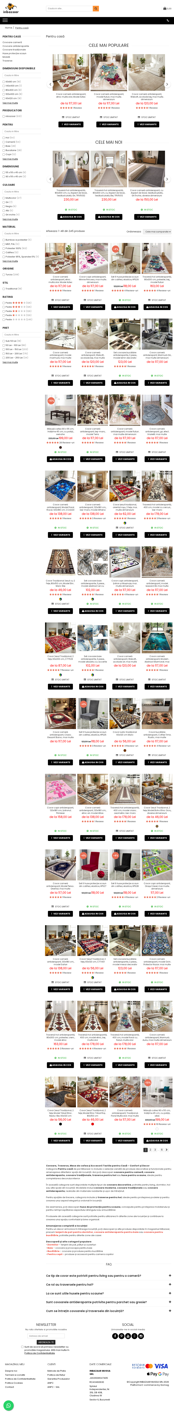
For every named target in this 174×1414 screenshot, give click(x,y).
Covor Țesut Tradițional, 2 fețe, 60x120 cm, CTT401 (93, 960)
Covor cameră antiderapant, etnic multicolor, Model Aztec (71, 95)
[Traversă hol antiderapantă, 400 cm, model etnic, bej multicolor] (92, 1016)
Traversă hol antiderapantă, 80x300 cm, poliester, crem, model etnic (60, 1037)
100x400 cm (12, 94)
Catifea (10, 252)
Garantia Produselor (58, 1378)
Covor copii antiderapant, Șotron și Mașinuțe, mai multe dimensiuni (124, 583)
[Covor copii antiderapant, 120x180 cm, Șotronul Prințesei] (60, 789)
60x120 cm (11, 98)
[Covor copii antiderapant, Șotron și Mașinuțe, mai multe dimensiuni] (124, 562)
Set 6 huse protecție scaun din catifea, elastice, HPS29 (125, 278)
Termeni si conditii (15, 1375)
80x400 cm (12, 90)
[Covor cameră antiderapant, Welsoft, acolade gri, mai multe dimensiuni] (124, 637)
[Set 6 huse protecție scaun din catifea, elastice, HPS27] (92, 864)
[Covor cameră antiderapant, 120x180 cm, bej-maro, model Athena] (92, 486)
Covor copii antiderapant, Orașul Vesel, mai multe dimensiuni (157, 886)
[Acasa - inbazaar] (20, 8)
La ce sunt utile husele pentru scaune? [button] (75, 1293)
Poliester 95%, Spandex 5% (20, 256)
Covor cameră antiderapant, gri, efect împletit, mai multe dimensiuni (157, 431)
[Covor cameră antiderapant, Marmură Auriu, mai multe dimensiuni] (157, 1016)
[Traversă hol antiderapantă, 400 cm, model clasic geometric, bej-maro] (124, 789)
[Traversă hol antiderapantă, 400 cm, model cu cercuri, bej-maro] (157, 486)
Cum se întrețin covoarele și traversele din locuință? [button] (85, 1311)
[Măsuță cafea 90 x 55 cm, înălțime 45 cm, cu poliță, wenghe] (60, 410)
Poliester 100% (13, 248)
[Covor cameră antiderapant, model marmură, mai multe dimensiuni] (60, 334)
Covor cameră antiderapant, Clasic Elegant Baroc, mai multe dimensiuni (60, 734)
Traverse (7, 60)
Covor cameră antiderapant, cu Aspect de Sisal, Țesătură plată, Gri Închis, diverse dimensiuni (146, 192)
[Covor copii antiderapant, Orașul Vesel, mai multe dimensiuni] (157, 864)
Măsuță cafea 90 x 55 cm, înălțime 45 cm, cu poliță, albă (157, 1113)
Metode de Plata (56, 1370)
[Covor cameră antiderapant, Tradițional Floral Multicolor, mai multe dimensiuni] (124, 1092)
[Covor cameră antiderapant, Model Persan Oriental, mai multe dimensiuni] (60, 864)
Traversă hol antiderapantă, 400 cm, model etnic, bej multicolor (92, 1037)
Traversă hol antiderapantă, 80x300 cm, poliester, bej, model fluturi (157, 279)
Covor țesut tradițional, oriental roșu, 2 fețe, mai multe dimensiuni (125, 507)
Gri (7, 202)
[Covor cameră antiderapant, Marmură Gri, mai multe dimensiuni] (157, 334)
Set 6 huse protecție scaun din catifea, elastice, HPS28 (125, 885)
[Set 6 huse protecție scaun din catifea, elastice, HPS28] (124, 864)
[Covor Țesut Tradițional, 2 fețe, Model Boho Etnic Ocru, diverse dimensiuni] (157, 789)
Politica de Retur (56, 1375)
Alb (7, 210)
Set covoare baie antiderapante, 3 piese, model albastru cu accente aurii (92, 658)
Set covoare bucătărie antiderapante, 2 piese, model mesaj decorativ (125, 961)
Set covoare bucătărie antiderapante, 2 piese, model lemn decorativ (125, 355)
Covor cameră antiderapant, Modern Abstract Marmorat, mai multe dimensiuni (157, 658)
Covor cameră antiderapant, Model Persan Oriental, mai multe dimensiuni (60, 886)
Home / (10, 27)
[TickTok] (134, 1336)
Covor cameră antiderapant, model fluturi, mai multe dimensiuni (109, 96)
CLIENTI (51, 1364)
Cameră (10, 142)
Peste (9, 302)
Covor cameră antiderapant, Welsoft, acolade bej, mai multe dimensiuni (146, 96)
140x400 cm (12, 85)
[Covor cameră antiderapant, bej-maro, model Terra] (92, 410)
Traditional (11, 288)
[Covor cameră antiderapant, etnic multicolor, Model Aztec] (71, 72)
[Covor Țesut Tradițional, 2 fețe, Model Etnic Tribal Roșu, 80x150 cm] (92, 1092)
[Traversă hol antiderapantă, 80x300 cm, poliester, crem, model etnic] (60, 1016)
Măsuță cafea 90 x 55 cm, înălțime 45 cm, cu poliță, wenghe (60, 431)
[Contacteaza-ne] (167, 20)
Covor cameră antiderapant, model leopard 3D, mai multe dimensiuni (157, 583)
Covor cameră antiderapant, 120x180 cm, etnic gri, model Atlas (92, 810)
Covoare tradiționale (14, 49)
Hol (7, 137)
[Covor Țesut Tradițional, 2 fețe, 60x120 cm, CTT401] (92, 940)
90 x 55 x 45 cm (14, 176)
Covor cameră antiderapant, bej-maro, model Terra (92, 431)
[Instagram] (141, 1336)
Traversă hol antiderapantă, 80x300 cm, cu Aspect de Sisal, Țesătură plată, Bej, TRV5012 (109, 192)
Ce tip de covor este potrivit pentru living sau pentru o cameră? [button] (93, 1276)
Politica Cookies (14, 1383)
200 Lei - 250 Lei (14, 357)
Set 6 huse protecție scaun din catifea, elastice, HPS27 (92, 885)
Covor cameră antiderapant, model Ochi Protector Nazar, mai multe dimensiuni (157, 961)
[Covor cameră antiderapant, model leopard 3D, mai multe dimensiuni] (157, 562)
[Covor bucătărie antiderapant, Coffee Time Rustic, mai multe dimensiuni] (157, 713)
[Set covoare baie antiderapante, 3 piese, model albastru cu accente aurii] (92, 637)
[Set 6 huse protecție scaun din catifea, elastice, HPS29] (124, 258)
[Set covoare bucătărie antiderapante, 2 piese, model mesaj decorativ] (124, 940)
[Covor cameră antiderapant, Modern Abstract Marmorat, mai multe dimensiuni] (157, 637)
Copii (8, 154)
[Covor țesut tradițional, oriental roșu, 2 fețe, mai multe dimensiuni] (124, 486)
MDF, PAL (10, 244)
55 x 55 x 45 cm (14, 172)
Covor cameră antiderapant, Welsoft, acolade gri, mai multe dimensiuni (125, 658)
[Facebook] (115, 1336)
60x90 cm (11, 81)
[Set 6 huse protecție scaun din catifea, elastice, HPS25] (92, 713)
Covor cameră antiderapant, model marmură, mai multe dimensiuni (60, 355)
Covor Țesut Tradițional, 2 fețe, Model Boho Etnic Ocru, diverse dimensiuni (157, 810)
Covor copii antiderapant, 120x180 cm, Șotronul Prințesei (60, 810)
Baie (8, 146)
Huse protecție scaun (14, 53)
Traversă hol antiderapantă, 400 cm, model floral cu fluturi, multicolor (124, 1037)
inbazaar (11, 116)
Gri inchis (10, 214)
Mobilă (6, 57)
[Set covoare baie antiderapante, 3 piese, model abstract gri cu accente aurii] (92, 562)
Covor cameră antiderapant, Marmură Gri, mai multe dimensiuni (157, 355)
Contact (9, 1387)
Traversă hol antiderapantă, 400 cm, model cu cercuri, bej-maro (157, 507)
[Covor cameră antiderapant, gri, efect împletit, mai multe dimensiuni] (157, 410)
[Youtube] (128, 1336)
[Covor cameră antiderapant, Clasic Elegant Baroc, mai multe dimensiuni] (60, 713)
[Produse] (5, 21)
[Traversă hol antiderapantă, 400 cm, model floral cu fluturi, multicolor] (124, 1016)
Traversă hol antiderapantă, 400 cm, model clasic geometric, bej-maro (124, 810)
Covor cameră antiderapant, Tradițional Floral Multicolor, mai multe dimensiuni (125, 1113)
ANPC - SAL (53, 1387)
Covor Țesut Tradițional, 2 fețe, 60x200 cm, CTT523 (60, 657)
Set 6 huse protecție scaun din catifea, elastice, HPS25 (92, 733)
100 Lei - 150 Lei (13, 349)
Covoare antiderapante (16, 46)
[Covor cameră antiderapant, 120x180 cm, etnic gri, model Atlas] (92, 789)
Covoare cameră (12, 42)
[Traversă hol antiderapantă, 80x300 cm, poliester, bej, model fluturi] (157, 258)
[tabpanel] (60, 258)
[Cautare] (96, 8)
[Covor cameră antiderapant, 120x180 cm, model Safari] (60, 940)
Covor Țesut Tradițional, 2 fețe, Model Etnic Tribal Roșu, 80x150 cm (92, 1113)
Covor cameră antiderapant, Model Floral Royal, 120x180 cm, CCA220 (60, 507)
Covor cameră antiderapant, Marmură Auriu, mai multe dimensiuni (157, 1037)
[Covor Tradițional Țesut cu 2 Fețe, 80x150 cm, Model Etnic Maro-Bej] (60, 562)
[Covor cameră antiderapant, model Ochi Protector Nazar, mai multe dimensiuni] (157, 940)
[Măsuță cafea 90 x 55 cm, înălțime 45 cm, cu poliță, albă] (157, 1092)
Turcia (9, 274)
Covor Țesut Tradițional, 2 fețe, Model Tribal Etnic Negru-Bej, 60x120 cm (60, 1113)
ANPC (50, 1383)
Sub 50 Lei (11, 341)
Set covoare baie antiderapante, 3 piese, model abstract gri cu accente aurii (92, 583)
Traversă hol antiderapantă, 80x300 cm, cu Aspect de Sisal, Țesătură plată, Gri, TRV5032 (71, 192)
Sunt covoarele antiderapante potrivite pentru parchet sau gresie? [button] (96, 1302)
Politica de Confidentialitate (39, 1353)
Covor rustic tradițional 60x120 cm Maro (125, 733)
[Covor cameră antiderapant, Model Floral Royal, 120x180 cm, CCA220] (60, 486)
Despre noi (11, 1370)
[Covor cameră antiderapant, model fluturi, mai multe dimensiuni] (109, 72)
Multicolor (11, 198)
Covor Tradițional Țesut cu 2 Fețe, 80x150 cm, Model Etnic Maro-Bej (60, 583)
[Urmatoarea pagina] (166, 1150)
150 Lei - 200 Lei (14, 353)
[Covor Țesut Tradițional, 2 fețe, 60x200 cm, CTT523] (60, 637)
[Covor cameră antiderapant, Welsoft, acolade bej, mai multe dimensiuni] (146, 72)
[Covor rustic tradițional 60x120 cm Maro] (124, 713)
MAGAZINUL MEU (14, 1364)
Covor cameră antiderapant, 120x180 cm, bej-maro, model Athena (92, 507)
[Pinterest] (122, 1336)
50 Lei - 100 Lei (13, 345)
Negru (9, 206)
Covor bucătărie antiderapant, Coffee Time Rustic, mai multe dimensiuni (157, 734)
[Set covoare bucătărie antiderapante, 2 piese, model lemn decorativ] (124, 334)
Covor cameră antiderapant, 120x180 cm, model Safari (60, 961)
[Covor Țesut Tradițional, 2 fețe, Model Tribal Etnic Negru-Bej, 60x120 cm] (60, 1092)
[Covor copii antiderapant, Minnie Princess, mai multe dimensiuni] (92, 258)
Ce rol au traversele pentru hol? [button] (69, 1285)
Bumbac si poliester (17, 239)
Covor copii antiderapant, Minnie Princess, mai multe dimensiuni (92, 279)
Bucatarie (11, 150)
